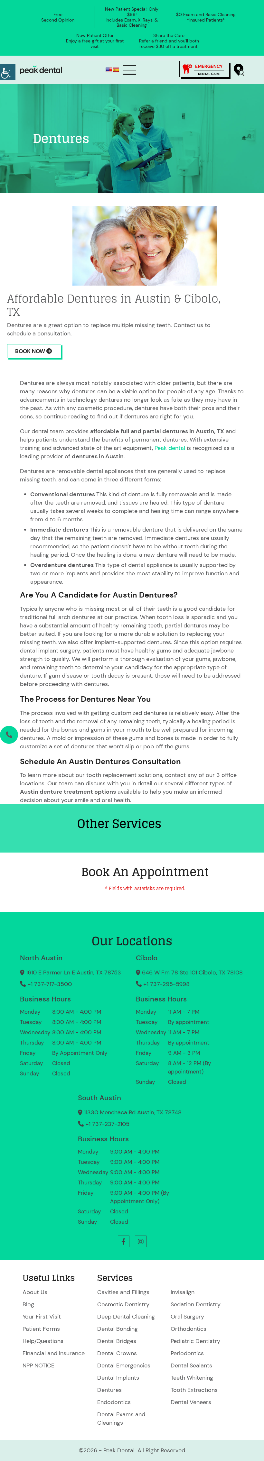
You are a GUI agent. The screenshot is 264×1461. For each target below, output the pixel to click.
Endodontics (114, 1402)
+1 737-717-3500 (49, 984)
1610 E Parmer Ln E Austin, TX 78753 (73, 972)
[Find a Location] (239, 70)
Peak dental (170, 448)
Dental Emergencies (123, 1365)
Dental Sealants (191, 1365)
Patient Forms (41, 1329)
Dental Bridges (116, 1341)
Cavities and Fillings (123, 1292)
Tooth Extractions (194, 1390)
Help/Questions (43, 1341)
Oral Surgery (187, 1316)
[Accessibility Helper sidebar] (7, 72)
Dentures (109, 1390)
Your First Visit (42, 1316)
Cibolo (146, 958)
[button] (123, 1241)
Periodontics (187, 1353)
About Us (35, 1292)
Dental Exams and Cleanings (121, 1419)
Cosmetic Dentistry (123, 1304)
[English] (109, 69)
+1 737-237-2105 (107, 1124)
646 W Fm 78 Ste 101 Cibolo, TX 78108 (192, 972)
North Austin (41, 958)
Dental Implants (118, 1378)
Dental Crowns (117, 1353)
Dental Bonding (117, 1329)
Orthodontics (188, 1329)
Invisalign (182, 1292)
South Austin (99, 1097)
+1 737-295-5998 (166, 984)
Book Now (30, 351)
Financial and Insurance (54, 1353)
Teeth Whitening (192, 1378)
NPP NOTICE (38, 1365)
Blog (28, 1304)
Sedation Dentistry (196, 1304)
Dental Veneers (191, 1402)
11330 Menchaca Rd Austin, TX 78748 (133, 1112)
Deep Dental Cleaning (126, 1316)
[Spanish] (116, 69)
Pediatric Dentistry (195, 1341)
